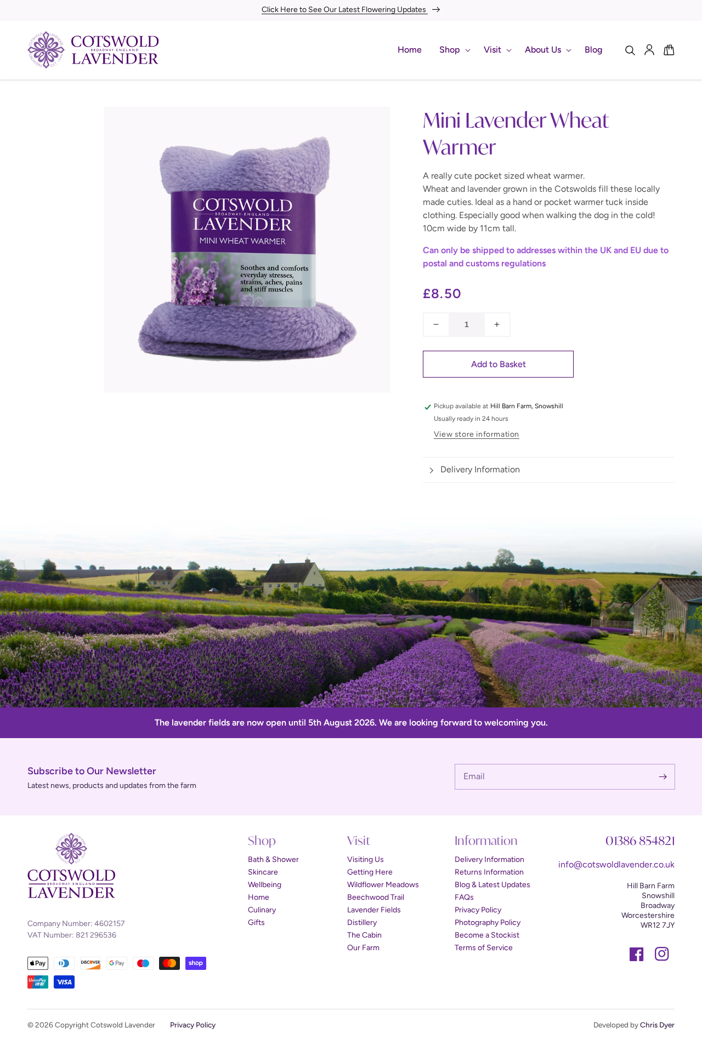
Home (258, 897)
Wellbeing (264, 884)
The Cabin (364, 935)
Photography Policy (487, 922)
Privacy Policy (478, 910)
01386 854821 (640, 840)
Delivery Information (489, 859)
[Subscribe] (662, 776)
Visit (492, 49)
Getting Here (370, 872)
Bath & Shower (273, 859)
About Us (543, 49)
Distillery (362, 922)
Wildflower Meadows (383, 884)
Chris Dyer (657, 1024)
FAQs (464, 897)
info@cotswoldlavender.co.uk (616, 864)
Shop (449, 49)
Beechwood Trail (375, 897)
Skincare (263, 872)
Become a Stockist (487, 935)
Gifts (256, 922)
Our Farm (363, 947)
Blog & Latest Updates (492, 884)
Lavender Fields (374, 910)
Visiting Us (365, 859)
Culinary (262, 910)
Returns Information (489, 872)
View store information (476, 434)
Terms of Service (484, 947)
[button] (453, 50)
